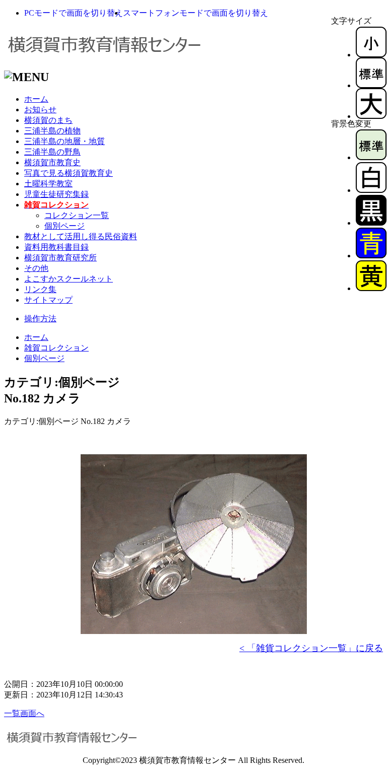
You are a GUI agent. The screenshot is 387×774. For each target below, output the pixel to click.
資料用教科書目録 (56, 247)
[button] (73, 13)
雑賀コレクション (56, 347)
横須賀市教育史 (52, 162)
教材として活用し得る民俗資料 (80, 236)
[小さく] (371, 54)
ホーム (36, 99)
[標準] (371, 85)
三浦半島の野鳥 (52, 152)
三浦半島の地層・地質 (64, 141)
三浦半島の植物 (52, 130)
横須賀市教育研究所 (60, 257)
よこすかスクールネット (68, 278)
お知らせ (40, 109)
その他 (36, 268)
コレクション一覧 (76, 215)
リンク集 (40, 289)
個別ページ (64, 226)
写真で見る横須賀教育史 (68, 173)
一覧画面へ (24, 713)
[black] (371, 223)
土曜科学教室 (48, 183)
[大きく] (371, 116)
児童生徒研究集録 (56, 194)
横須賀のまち (48, 120)
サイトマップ (48, 300)
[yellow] (371, 288)
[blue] (371, 255)
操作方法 (40, 318)
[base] (371, 157)
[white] (371, 190)
